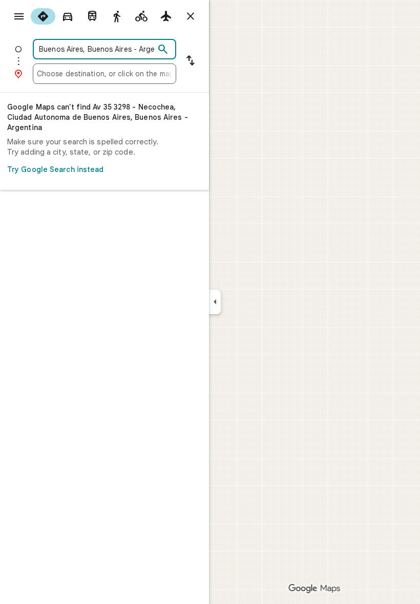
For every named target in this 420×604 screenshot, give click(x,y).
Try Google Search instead (55, 169)
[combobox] (96, 49)
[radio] (43, 16)
